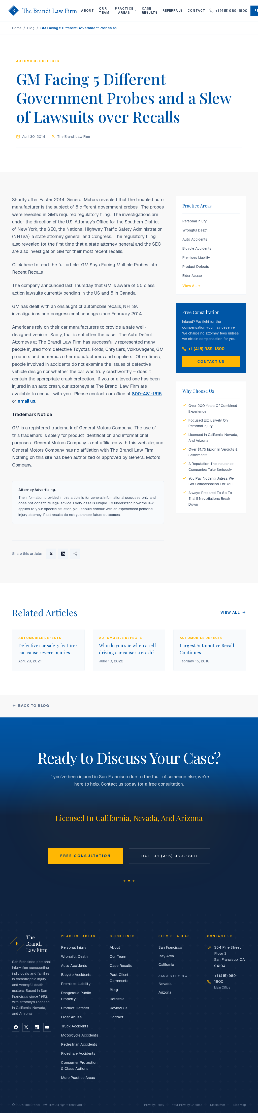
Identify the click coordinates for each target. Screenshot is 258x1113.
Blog (31, 28)
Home (16, 28)
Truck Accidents (74, 1026)
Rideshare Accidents (78, 1053)
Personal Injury (194, 221)
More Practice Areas (78, 1077)
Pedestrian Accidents (79, 1044)
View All (189, 285)
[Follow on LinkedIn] (36, 1027)
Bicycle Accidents (196, 248)
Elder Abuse (192, 275)
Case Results (149, 11)
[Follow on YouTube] (47, 1027)
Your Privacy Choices (187, 1105)
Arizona (164, 992)
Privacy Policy (154, 1105)
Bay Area (166, 955)
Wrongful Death (195, 230)
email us (26, 401)
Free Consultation (85, 855)
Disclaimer (217, 1105)
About (87, 11)
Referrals (172, 11)
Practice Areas (124, 11)
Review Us (118, 1007)
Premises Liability (196, 257)
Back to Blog (33, 705)
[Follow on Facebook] (15, 1027)
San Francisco (170, 947)
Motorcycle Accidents (79, 1035)
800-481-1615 (147, 394)
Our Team (104, 11)
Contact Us (211, 361)
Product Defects (195, 266)
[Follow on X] (26, 1027)
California (166, 964)
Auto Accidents (194, 239)
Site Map (239, 1105)
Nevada (165, 983)
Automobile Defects (37, 61)
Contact (196, 11)
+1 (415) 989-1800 (206, 348)
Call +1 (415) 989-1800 (169, 856)
